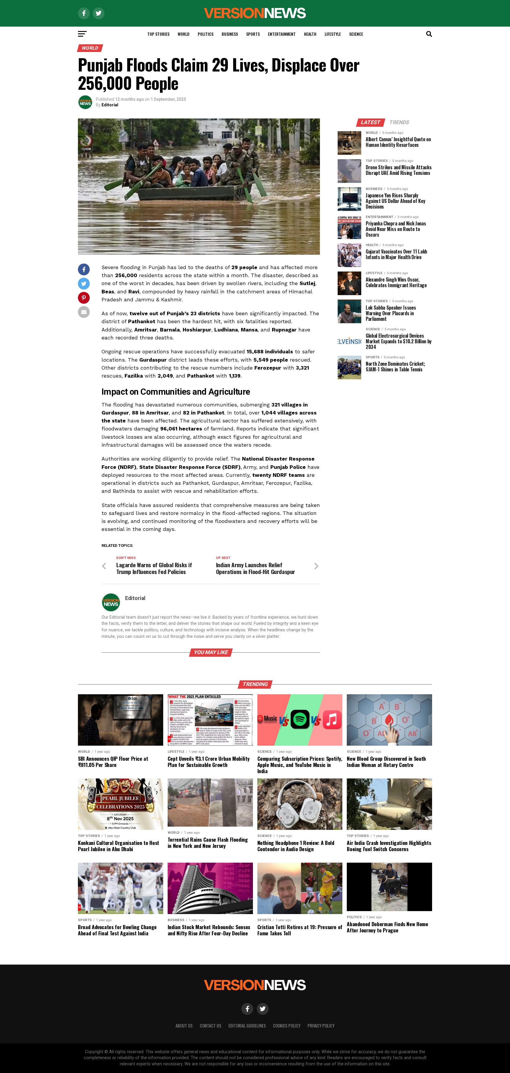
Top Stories (158, 34)
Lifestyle (333, 34)
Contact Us (210, 1025)
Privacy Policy (321, 1025)
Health (310, 34)
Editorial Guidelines (247, 1025)
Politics (205, 34)
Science (356, 34)
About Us (184, 1025)
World (183, 34)
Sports (253, 34)
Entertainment (282, 34)
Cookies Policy (286, 1025)
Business (230, 34)
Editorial (110, 105)
